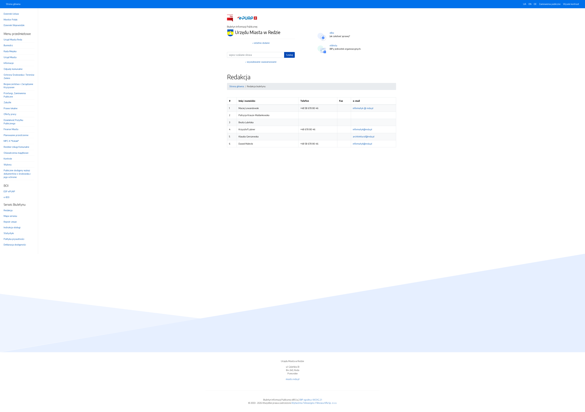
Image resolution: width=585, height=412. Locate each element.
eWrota (333, 45)
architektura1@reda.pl (363, 136)
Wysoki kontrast (571, 4)
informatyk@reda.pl (362, 129)
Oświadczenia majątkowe (16, 152)
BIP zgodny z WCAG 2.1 (311, 399)
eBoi (332, 32)
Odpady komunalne (13, 69)
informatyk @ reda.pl (363, 108)
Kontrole (8, 158)
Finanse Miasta (11, 129)
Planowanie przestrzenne (16, 135)
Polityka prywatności (14, 239)
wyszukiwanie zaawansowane (262, 61)
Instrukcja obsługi (12, 227)
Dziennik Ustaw (11, 13)
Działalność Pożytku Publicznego (13, 122)
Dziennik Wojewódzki (14, 25)
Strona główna (13, 4)
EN (530, 4)
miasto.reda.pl (292, 379)
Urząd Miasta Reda (13, 39)
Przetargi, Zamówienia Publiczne (15, 95)
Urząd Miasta (10, 57)
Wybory (8, 164)
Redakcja (8, 210)
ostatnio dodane (262, 42)
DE (535, 4)
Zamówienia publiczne (550, 4)
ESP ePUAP (9, 191)
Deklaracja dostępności (15, 244)
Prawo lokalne (11, 108)
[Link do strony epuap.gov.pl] (247, 17)
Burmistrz (8, 45)
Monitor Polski (10, 19)
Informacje (9, 63)
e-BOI (6, 197)
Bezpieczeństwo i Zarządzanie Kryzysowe (18, 86)
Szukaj (289, 54)
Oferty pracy (10, 114)
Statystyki (9, 233)
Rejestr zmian (10, 221)
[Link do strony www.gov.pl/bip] (232, 17)
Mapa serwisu (10, 216)
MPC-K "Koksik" (11, 141)
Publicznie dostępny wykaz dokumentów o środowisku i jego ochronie (17, 173)
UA (524, 4)
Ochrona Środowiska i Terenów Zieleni (19, 76)
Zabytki (7, 102)
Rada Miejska (10, 51)
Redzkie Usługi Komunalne (16, 146)
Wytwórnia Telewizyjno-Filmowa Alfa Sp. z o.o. (314, 402)
